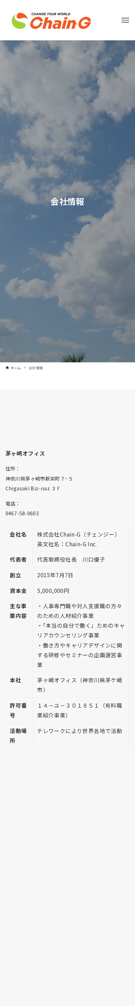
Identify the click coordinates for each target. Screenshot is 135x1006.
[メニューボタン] (125, 20)
